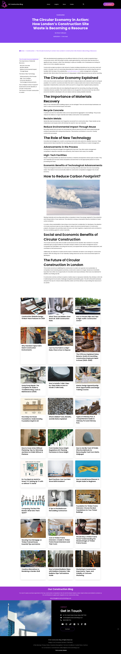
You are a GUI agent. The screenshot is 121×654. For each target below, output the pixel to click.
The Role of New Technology (27, 74)
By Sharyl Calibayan (60, 33)
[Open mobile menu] (118, 629)
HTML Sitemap (37, 645)
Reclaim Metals (24, 67)
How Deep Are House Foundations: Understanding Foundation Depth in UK (32, 419)
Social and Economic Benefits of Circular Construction (28, 87)
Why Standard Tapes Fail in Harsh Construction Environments (32, 348)
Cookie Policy (79, 645)
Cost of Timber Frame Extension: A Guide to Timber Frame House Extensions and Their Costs (59, 541)
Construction (61, 15)
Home (22, 51)
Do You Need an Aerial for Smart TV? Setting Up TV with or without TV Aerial (32, 481)
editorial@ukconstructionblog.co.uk (69, 647)
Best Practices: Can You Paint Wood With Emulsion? (59, 480)
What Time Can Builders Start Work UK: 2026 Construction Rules (60, 319)
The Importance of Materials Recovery (27, 62)
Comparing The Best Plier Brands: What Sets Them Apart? (31, 511)
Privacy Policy (46, 645)
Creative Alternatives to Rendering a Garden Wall (31, 570)
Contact (67, 629)
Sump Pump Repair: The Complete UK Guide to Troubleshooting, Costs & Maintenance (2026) (31, 388)
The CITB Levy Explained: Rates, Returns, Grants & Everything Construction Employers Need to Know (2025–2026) (87, 357)
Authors (85, 645)
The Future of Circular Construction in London (29, 91)
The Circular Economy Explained (28, 59)
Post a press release (61, 650)
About (48, 4)
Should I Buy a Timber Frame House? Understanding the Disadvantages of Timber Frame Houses (86, 540)
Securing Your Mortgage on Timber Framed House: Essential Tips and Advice (32, 542)
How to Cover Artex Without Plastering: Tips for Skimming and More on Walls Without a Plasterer (32, 451)
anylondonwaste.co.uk (73, 71)
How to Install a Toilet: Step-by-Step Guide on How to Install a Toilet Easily (59, 385)
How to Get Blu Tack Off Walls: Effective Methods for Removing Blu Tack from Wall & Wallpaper (87, 451)
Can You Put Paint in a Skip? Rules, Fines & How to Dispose (59, 349)
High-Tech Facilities (25, 78)
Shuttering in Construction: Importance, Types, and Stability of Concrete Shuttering (86, 572)
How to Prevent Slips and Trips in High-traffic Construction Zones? (87, 319)
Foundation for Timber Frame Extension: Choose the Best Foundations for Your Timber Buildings (87, 509)
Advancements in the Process (28, 76)
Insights (56, 4)
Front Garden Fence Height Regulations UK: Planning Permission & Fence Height (59, 450)
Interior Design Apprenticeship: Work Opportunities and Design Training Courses (87, 387)
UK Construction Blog (15, 4)
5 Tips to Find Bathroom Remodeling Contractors (58, 510)
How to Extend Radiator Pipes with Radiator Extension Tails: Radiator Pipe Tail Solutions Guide (59, 572)
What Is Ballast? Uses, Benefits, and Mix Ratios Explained (60, 418)
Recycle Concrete (25, 65)
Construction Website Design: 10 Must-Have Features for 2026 (33, 317)
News (64, 4)
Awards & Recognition (57, 645)
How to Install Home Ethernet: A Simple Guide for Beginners (87, 480)
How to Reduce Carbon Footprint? (28, 85)
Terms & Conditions (69, 645)
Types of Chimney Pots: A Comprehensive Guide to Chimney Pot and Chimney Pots (86, 420)
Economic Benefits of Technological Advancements (28, 81)
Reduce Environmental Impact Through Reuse (28, 70)
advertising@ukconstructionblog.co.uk (60, 598)
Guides (72, 4)
